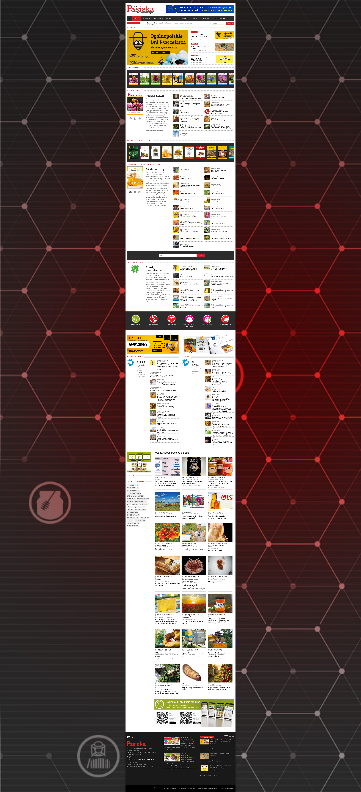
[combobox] (219, 23)
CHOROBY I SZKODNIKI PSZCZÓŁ (137, 501)
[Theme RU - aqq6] (141, 9)
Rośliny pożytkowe (161, 545)
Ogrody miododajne (133, 523)
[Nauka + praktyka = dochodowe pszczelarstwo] (133, 152)
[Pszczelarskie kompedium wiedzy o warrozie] (222, 152)
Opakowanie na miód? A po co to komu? (190, 291)
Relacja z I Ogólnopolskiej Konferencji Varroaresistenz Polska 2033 (167, 439)
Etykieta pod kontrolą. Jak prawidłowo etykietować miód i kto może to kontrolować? (219, 620)
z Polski (141, 361)
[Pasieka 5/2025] (200, 78)
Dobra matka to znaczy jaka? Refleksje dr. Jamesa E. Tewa (220, 425)
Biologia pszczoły (132, 512)
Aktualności (171, 18)
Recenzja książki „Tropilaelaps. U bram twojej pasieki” (193, 482)
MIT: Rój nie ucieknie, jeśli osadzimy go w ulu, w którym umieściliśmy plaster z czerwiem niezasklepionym (166, 692)
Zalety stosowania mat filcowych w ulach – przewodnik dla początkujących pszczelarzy (190, 299)
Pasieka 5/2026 (155, 95)
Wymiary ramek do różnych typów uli (222, 276)
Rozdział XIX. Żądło (215, 550)
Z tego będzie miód (188, 545)
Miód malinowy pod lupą (218, 193)
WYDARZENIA (131, 498)
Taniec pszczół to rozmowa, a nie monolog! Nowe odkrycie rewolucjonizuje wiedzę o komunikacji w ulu (222, 382)
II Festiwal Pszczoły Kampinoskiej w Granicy (163, 390)
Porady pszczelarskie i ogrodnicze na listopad (222, 299)
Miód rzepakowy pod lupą (187, 193)
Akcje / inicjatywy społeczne (135, 507)
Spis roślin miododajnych (164, 549)
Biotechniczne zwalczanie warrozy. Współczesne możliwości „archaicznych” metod (190, 579)
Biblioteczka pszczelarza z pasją (165, 543)
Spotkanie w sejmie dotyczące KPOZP (166, 407)
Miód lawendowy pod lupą (218, 223)
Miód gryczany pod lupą (187, 208)
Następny (233, 735)
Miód (128, 504)
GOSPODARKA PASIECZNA (140, 504)
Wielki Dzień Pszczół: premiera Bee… (199, 59)
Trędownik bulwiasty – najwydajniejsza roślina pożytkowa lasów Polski (190, 127)
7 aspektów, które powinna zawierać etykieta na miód (217, 517)
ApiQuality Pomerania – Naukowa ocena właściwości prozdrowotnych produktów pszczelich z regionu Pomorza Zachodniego (167, 398)
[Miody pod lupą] (167, 152)
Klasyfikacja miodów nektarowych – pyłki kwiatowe (190, 185)
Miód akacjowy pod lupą (187, 201)
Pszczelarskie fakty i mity (163, 616)
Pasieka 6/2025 (168, 649)
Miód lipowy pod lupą (217, 201)
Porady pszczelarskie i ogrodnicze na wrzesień (191, 306)
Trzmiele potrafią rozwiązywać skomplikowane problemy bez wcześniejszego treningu (221, 399)
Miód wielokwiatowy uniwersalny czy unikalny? (191, 223)
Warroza (129, 520)
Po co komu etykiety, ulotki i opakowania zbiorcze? (219, 268)
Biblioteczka (158, 18)
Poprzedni (230, 735)
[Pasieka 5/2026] (133, 78)
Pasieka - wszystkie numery (168, 788)
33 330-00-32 (150, 760)
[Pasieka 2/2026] (167, 78)
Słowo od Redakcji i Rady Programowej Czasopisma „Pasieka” (191, 97)
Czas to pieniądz (185, 112)
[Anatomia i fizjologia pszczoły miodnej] (189, 152)
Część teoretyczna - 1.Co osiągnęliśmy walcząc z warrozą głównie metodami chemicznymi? (193, 587)
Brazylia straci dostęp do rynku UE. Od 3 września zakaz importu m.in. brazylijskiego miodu (222, 365)
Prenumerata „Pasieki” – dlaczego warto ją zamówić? (193, 517)
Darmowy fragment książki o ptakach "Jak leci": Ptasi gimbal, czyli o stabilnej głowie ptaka (166, 483)
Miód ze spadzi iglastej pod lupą (189, 238)
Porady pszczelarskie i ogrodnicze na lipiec (222, 306)
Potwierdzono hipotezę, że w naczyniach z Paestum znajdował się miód (222, 442)
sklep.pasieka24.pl (221, 18)
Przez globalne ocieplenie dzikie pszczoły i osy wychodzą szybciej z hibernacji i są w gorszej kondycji (222, 433)
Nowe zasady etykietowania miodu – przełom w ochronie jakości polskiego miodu (220, 483)
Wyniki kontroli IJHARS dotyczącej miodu (167, 423)
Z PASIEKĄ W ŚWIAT (133, 515)
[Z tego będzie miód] (145, 152)
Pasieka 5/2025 (221, 614)
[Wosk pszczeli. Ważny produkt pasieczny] (178, 152)
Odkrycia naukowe (139, 520)
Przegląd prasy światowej (187, 135)
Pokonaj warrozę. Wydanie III (216, 578)
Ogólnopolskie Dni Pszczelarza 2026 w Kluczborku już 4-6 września (161, 376)
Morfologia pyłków (216, 186)
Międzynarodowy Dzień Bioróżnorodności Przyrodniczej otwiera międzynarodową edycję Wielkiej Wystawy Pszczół (221, 409)
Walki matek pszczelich (218, 97)
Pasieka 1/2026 (194, 477)
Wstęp (182, 171)
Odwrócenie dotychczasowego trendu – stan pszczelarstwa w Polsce (166, 415)
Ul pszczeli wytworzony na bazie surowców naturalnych (193, 654)
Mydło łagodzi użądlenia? (219, 391)
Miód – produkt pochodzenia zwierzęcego (219, 170)
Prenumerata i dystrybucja (187, 788)
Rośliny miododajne (186, 276)
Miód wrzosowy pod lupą (218, 216)
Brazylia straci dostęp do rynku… (201, 47)
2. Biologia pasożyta (215, 582)
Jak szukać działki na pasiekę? (165, 516)
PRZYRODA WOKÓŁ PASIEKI (135, 496)
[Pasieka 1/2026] (178, 78)
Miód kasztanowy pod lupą (219, 231)
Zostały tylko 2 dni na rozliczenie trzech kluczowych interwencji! (166, 383)
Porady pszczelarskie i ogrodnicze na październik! (222, 291)
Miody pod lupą (155, 169)
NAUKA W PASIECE (133, 488)
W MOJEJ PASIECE (133, 485)
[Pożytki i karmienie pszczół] (200, 152)
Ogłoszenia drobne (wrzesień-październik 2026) (220, 112)
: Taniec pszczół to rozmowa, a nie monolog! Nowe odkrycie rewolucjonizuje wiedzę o (174, 23)
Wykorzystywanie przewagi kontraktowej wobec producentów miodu (167, 655)
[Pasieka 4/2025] (211, 78)
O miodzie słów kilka (186, 178)
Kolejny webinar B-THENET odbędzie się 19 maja (168, 431)
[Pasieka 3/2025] (222, 78)
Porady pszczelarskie (190, 18)
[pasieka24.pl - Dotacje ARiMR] (200, 9)
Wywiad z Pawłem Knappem (219, 120)
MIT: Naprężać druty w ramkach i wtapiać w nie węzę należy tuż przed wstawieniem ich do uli (166, 621)
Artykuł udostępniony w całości (136, 509)
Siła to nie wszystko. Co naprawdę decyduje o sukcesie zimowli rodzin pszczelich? (190, 105)
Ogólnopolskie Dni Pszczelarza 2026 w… (199, 35)
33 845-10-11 (142, 760)
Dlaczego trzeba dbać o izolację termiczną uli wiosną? (220, 284)
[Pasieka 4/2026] (145, 78)
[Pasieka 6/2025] (189, 78)
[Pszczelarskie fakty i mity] (211, 152)
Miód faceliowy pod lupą (218, 208)
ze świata (195, 363)
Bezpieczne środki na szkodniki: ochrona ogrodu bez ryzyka (219, 688)
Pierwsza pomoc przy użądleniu (189, 284)
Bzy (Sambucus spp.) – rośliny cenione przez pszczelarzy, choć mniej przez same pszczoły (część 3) (222, 127)
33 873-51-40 (133, 760)
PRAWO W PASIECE (133, 526)
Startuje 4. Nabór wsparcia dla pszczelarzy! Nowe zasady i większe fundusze (218, 655)
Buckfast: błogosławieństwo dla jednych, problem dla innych (220, 104)
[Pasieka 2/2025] (233, 78)
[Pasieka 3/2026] (156, 78)
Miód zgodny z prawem (218, 178)
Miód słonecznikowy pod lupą (189, 231)
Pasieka (145, 18)
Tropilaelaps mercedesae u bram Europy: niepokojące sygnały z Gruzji (223, 417)
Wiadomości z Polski (133, 490)
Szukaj (231, 23)
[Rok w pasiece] (233, 152)
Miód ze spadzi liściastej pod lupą (221, 238)
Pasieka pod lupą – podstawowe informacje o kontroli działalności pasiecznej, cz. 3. (190, 120)
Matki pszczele (144, 518)
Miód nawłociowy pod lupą (188, 216)
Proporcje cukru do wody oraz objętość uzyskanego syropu (189, 268)
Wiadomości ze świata (134, 493)
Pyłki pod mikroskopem (187, 246)
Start (135, 18)
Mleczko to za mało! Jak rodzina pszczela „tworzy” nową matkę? (221, 373)
